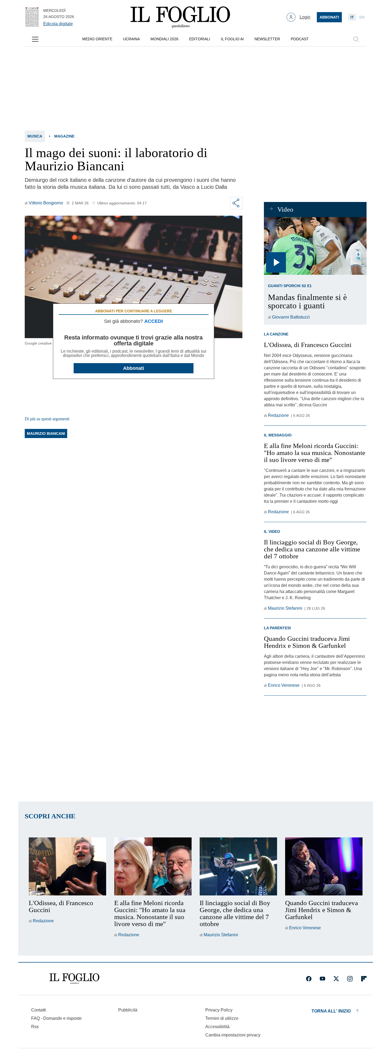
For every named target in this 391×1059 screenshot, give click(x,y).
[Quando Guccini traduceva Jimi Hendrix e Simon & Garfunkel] (324, 866)
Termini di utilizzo (221, 1018)
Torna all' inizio (331, 1011)
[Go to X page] (336, 978)
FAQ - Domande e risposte (56, 1018)
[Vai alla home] (180, 17)
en (361, 17)
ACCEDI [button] (153, 321)
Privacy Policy (218, 1010)
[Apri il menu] (35, 39)
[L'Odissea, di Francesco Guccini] (67, 866)
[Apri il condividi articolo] (236, 203)
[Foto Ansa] (315, 246)
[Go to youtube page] (322, 978)
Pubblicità (127, 1010)
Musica (34, 136)
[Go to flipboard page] (364, 978)
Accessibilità (217, 1026)
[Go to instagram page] (350, 978)
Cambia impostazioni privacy (232, 1035)
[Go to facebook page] (308, 978)
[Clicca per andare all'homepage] (74, 978)
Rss (35, 1026)
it (352, 17)
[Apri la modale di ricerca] (356, 39)
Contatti (38, 1010)
